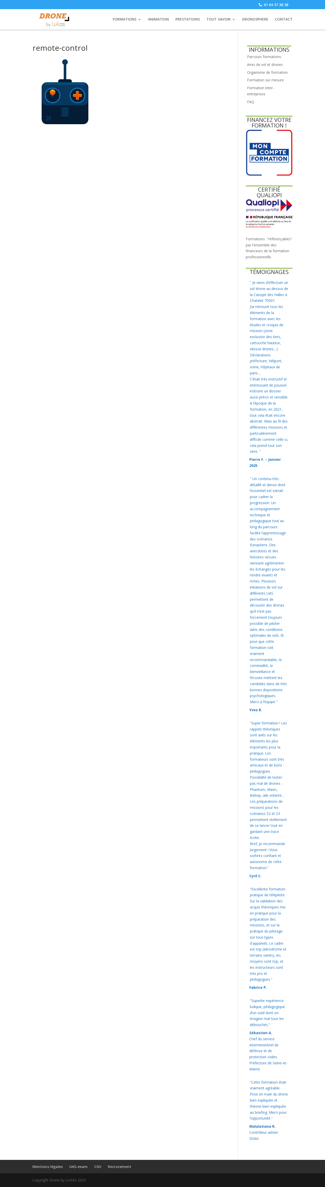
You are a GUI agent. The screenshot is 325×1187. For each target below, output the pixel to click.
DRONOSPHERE (255, 19)
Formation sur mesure (265, 80)
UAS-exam (78, 1166)
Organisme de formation (267, 72)
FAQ (250, 101)
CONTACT (283, 19)
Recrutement (119, 1166)
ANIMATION (158, 19)
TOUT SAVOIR (218, 19)
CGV (97, 1166)
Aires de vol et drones (265, 64)
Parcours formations (264, 56)
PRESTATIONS (187, 19)
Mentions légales (47, 1166)
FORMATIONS (124, 19)
